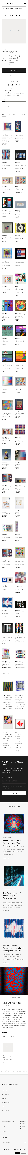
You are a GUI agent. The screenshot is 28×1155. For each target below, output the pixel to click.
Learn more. (18, 95)
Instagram (23, 1121)
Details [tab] (3, 99)
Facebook (22, 1124)
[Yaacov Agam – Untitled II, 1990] (20, 381)
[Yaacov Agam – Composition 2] (7, 180)
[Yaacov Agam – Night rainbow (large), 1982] (7, 478)
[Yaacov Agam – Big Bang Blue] (7, 577)
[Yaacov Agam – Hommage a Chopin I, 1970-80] (20, 429)
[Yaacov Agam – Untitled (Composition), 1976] (20, 202)
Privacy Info (23, 1153)
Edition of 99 (12, 63)
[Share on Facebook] (8, 85)
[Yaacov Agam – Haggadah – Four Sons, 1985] (7, 305)
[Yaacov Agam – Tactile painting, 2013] (20, 602)
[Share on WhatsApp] (20, 85)
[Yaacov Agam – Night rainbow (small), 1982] (7, 552)
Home (4, 14)
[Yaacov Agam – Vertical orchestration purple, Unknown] (20, 526)
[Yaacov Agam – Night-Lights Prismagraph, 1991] (7, 628)
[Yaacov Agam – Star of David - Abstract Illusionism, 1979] (7, 404)
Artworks (4, 1129)
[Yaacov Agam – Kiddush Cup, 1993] (7, 454)
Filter (23, 114)
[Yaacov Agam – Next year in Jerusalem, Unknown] (20, 552)
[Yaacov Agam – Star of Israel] (7, 154)
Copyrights (5, 1149)
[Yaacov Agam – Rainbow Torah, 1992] (7, 653)
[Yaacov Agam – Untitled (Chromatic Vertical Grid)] (20, 126)
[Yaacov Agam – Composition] (7, 278)
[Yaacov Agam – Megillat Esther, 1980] (7, 429)
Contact (4, 1131)
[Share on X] (12, 85)
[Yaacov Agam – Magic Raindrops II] (20, 653)
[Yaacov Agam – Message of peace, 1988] (20, 628)
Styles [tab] (14, 99)
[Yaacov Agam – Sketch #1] (20, 502)
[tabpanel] (14, 106)
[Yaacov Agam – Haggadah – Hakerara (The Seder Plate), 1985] (20, 305)
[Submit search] (24, 8)
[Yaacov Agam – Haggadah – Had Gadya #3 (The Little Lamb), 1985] (20, 330)
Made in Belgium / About (8, 1121)
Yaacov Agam (5, 49)
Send (24, 1142)
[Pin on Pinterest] (16, 85)
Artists (10, 14)
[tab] (4, 115)
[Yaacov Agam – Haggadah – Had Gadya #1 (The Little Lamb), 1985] (20, 356)
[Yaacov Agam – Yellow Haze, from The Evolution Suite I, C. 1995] (7, 253)
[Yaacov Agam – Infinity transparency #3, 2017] (20, 478)
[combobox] (14, 8)
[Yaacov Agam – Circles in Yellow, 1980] (20, 227)
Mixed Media (12, 58)
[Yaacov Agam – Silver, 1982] (20, 454)
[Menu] (25, 3)
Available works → (14, 76)
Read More (6, 858)
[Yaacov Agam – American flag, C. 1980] (20, 253)
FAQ (3, 1124)
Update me (14, 70)
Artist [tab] (9, 99)
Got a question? (8, 88)
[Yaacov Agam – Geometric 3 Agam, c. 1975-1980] (20, 577)
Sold (10, 65)
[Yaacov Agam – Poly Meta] (20, 180)
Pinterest (22, 1126)
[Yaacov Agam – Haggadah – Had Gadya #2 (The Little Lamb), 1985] (7, 356)
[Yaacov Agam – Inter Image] (7, 526)
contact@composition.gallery (10, 1084)
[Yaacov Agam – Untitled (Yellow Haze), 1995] (7, 227)
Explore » (4, 1032)
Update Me (14, 793)
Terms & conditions (19, 1149)
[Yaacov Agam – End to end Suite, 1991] (7, 202)
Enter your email (7, 777)
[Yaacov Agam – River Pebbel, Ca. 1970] (20, 404)
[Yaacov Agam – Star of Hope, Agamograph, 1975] (7, 602)
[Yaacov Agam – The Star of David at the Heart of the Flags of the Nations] (20, 154)
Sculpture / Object (14, 56)
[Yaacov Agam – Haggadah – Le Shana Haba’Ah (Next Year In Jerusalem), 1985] (20, 278)
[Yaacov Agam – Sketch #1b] (7, 502)
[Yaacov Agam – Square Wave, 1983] (7, 381)
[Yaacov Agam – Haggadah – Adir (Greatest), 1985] (7, 330)
